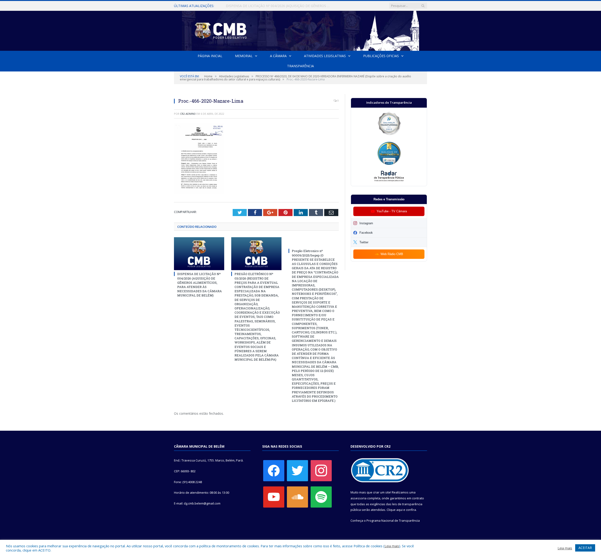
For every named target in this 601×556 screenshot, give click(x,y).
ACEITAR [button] (585, 547)
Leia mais (392, 546)
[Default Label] (273, 497)
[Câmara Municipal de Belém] (300, 30)
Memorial (244, 56)
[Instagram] (321, 470)
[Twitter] (297, 470)
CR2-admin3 (188, 113)
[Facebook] (273, 470)
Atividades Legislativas (325, 56)
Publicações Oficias (381, 56)
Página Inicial (210, 56)
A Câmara (278, 56)
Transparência (300, 66)
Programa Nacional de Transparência (393, 520)
